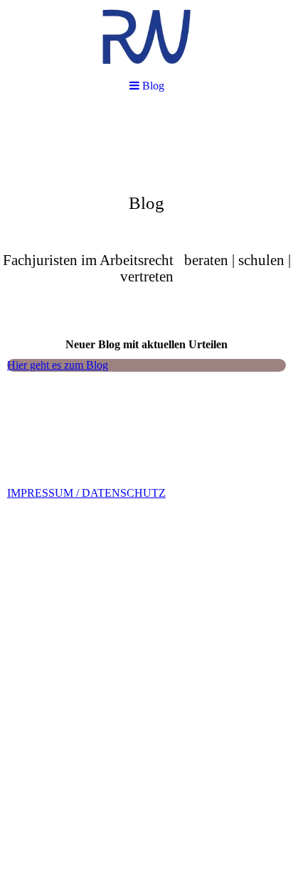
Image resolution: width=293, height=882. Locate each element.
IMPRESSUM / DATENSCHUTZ (86, 493)
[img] (146, 37)
